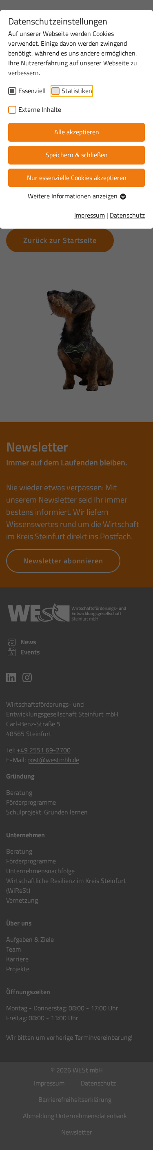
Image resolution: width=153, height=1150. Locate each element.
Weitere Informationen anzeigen (73, 196)
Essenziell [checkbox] (32, 91)
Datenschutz (127, 215)
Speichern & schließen (77, 155)
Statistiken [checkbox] (77, 91)
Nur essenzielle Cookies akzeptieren (76, 177)
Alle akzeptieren (76, 132)
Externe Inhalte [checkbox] (39, 109)
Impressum (89, 215)
